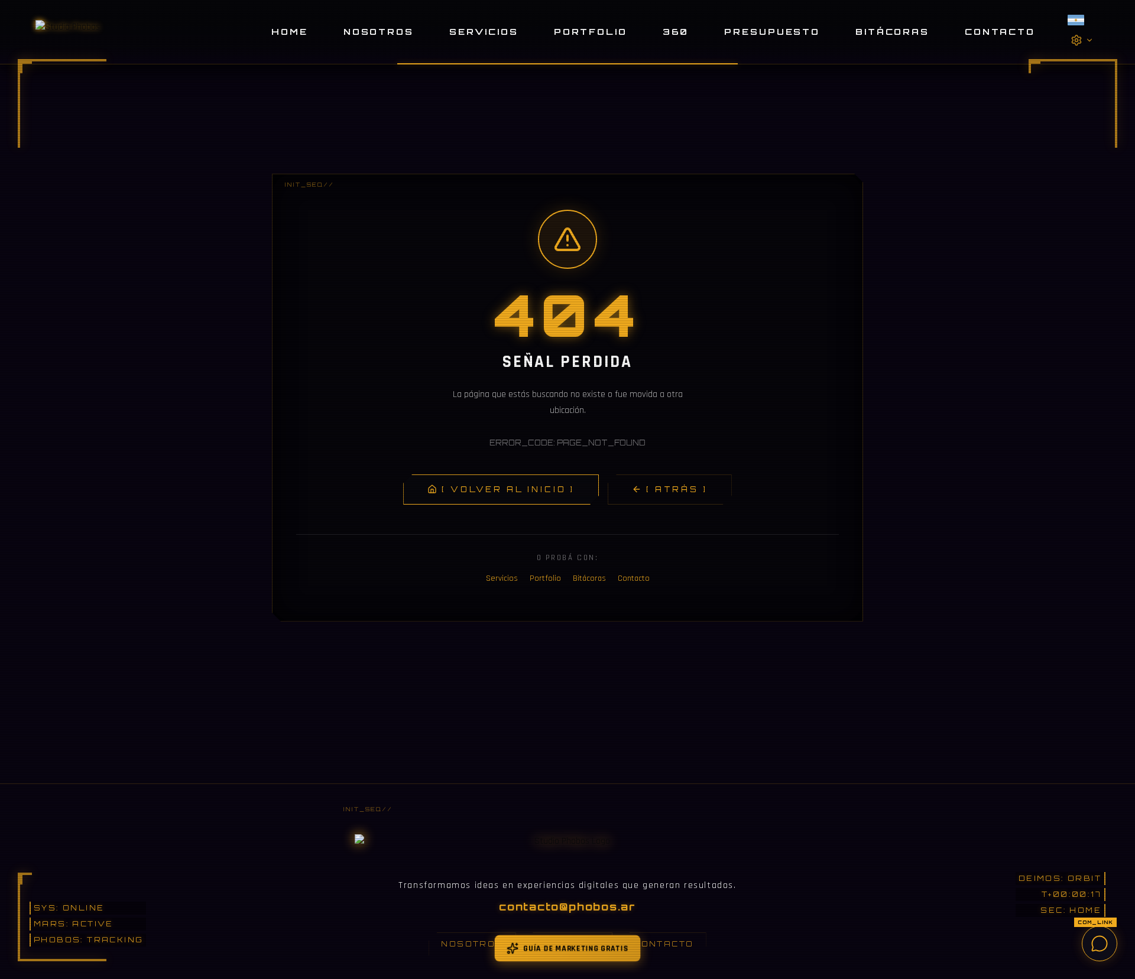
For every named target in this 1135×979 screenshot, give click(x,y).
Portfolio (590, 31)
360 (676, 31)
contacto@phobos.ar (567, 906)
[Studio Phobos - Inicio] (67, 32)
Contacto (1000, 31)
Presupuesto (772, 31)
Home (289, 31)
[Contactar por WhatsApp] (1099, 943)
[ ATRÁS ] (677, 489)
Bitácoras (892, 31)
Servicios (483, 31)
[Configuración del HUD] (1082, 40)
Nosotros (378, 31)
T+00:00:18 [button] (1070, 894)
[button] (1082, 20)
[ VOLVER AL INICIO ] (508, 489)
